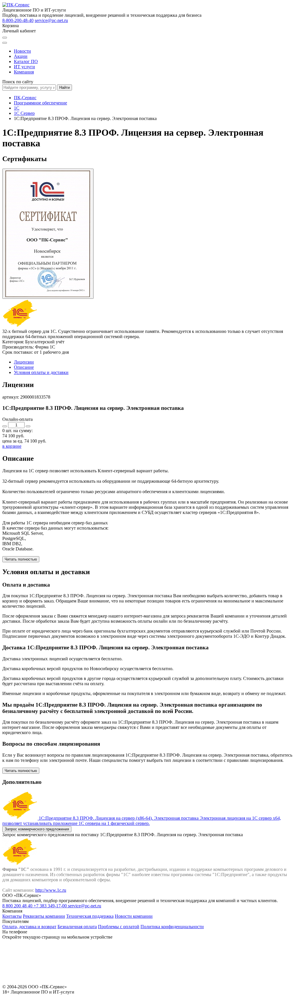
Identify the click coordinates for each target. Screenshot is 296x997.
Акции (20, 56)
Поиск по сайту (17, 81)
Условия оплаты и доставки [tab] (41, 372)
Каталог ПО (26, 61)
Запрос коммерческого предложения (37, 829)
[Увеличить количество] (28, 426)
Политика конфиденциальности (172, 926)
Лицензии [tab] (24, 362)
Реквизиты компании (44, 916)
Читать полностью (21, 559)
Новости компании (134, 916)
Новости (22, 51)
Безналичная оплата (77, 926)
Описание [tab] (24, 367)
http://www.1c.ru (50, 890)
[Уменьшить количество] (4, 426)
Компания (24, 71)
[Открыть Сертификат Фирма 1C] (48, 234)
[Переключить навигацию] (4, 43)
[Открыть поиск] (4, 37)
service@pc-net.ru (51, 20)
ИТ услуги (24, 66)
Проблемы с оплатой (118, 926)
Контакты (12, 916)
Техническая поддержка (90, 916)
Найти (64, 87)
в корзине (11, 446)
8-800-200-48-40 (18, 20)
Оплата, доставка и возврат (29, 926)
